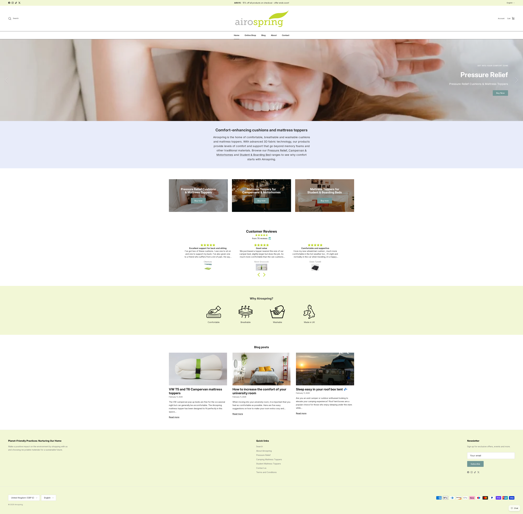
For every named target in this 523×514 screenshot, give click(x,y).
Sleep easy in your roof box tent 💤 (321, 389)
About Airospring (264, 451)
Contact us (261, 468)
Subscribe (475, 464)
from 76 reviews (259, 238)
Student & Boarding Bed (255, 154)
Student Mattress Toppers (268, 463)
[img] (261, 235)
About (274, 35)
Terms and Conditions (266, 472)
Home (236, 35)
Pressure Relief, (278, 150)
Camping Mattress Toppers (269, 459)
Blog (263, 35)
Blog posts (261, 347)
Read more (174, 417)
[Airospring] (262, 18)
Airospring (19, 505)
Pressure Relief (263, 455)
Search (259, 446)
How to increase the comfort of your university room (259, 391)
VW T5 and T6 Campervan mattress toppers (195, 391)
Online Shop (250, 35)
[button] (259, 275)
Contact (285, 35)
